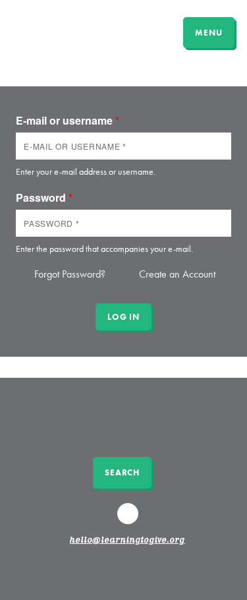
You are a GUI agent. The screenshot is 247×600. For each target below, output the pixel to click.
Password (44, 197)
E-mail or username (67, 120)
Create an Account (177, 274)
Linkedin (129, 519)
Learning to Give (61, 31)
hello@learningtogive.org (127, 541)
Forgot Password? (69, 274)
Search (122, 472)
